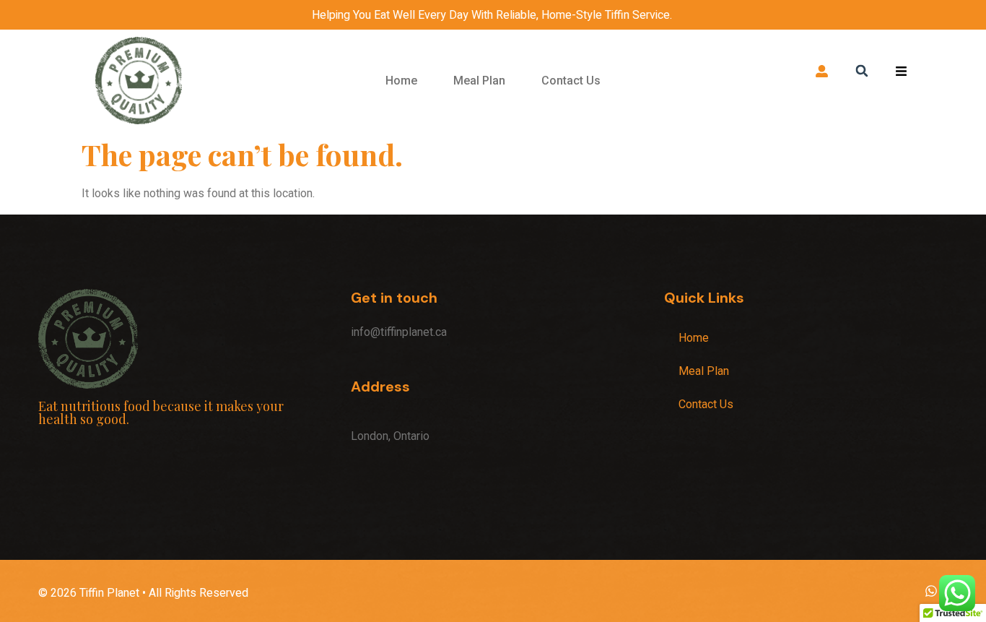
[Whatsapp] (931, 591)
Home (401, 80)
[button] (861, 70)
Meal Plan (479, 80)
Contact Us (571, 80)
